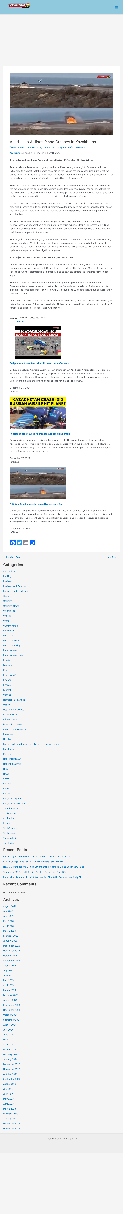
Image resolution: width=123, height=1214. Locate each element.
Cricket (7, 615)
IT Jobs (7, 739)
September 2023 (12, 1079)
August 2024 (9, 1024)
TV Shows (8, 843)
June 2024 (8, 1034)
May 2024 (8, 1039)
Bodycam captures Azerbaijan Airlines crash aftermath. (40, 363)
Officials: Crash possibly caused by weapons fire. (36, 504)
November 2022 (11, 1128)
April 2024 (8, 1044)
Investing (8, 734)
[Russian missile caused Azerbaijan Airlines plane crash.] (38, 412)
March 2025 (9, 990)
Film (5, 670)
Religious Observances (15, 803)
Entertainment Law (13, 655)
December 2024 (11, 1005)
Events (6, 660)
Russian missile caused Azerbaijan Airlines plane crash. (40, 433)
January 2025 (10, 1000)
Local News (9, 749)
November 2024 (11, 1010)
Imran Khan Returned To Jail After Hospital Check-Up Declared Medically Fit (42, 877)
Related (21, 321)
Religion (7, 793)
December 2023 (11, 1064)
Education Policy (11, 645)
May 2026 (8, 921)
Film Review (9, 675)
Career (6, 596)
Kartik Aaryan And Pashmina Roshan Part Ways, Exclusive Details (37, 856)
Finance (7, 680)
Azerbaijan (15, 153)
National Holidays (12, 759)
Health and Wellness (13, 709)
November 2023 (11, 1069)
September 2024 (12, 1019)
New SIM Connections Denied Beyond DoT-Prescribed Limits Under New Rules (43, 867)
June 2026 (8, 916)
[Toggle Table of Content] (42, 317)
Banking (7, 576)
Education (8, 635)
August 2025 (9, 965)
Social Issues (10, 813)
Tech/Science (10, 828)
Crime (6, 620)
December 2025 (11, 945)
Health (6, 704)
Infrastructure (10, 719)
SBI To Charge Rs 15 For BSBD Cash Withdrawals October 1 (33, 861)
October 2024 (10, 1015)
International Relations (14, 729)
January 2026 (10, 941)
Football (7, 690)
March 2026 (9, 931)
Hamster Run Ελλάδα (14, 699)
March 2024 (9, 1049)
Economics (8, 630)
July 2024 (8, 1029)
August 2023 (9, 1084)
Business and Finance (14, 586)
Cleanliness (9, 610)
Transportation (10, 838)
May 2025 (8, 980)
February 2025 (10, 995)
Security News (10, 808)
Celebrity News (11, 606)
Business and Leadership (16, 591)
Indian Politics (10, 714)
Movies (7, 754)
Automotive (9, 571)
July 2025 (8, 970)
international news (12, 724)
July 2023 (8, 1089)
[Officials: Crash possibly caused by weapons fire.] (38, 483)
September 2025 (11, 960)
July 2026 (8, 911)
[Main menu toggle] (116, 7)
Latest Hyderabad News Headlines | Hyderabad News (31, 744)
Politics (7, 783)
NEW (5, 769)
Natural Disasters (12, 764)
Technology (9, 833)
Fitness (7, 685)
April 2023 (8, 1103)
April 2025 (8, 985)
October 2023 (10, 1074)
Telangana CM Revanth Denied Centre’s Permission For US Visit (36, 872)
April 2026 (8, 926)
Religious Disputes (12, 798)
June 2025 (8, 975)
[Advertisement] (61, 38)
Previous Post (12, 557)
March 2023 (9, 1108)
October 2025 (10, 955)
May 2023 (8, 1098)
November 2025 (11, 950)
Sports (6, 823)
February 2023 (10, 1113)
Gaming (7, 694)
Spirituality (8, 818)
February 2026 (10, 936)
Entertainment (10, 650)
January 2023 (10, 1118)
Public (6, 788)
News (6, 774)
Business (7, 581)
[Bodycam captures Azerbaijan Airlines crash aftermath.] (38, 342)
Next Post (113, 557)
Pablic (6, 778)
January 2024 (10, 1059)
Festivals (7, 665)
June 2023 (8, 1094)
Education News (11, 640)
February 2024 (10, 1054)
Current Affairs (10, 625)
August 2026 (9, 906)
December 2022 (11, 1123)
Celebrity (7, 601)
